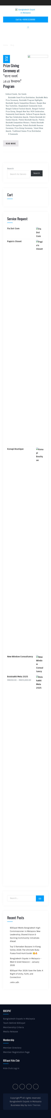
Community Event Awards (15, 114)
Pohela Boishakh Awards (28, 120)
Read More (11, 143)
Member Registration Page (16, 1052)
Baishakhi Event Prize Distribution (21, 97)
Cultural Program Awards (36, 114)
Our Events (22, 94)
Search (10, 168)
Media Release (10, 1031)
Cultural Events (11, 94)
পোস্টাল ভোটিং (14, 982)
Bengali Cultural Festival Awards (18, 108)
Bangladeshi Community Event (30, 106)
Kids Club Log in (11, 1068)
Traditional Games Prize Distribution (26, 131)
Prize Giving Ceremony (24, 128)
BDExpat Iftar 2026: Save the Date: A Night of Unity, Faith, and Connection (26, 974)
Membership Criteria (13, 1027)
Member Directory (12, 1047)
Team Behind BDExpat (14, 1023)
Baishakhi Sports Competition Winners (21, 103)
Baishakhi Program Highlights (31, 100)
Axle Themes (34, 1105)
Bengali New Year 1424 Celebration (30, 111)
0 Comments (13, 134)
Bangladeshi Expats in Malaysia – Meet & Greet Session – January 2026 (25, 961)
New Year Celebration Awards (17, 117)
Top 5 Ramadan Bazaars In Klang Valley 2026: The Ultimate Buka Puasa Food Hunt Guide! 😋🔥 (25, 950)
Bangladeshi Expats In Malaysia (19, 1018)
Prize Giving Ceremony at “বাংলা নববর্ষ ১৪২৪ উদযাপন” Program (12, 76)
